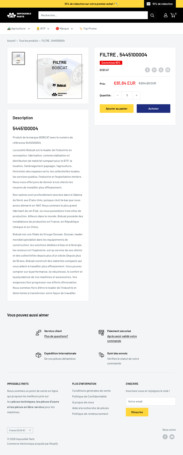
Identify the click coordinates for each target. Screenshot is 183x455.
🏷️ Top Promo (88, 28)
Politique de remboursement (90, 413)
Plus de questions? (56, 336)
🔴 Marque (62, 28)
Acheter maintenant (153, 110)
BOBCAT (104, 70)
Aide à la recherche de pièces (90, 408)
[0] (173, 15)
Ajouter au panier (116, 108)
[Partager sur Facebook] (147, 69)
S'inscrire (137, 412)
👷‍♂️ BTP (40, 28)
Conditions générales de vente (91, 390)
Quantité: (106, 95)
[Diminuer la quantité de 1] (117, 95)
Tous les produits (28, 40)
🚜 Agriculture (16, 28)
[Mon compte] (165, 15)
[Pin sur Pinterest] (154, 69)
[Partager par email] (167, 69)
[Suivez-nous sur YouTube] (171, 436)
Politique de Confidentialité (89, 396)
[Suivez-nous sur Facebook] (165, 436)
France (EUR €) (17, 430)
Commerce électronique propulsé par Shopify (32, 443)
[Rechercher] (152, 15)
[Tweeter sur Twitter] (161, 69)
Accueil (11, 40)
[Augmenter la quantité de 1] (136, 95)
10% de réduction (162, 3)
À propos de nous (83, 402)
